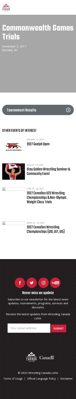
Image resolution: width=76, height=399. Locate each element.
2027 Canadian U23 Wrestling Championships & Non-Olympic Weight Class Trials (47, 197)
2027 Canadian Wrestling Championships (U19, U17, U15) (46, 229)
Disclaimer (66, 378)
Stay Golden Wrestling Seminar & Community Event (48, 171)
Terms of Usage (13, 378)
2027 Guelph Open (38, 144)
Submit (58, 328)
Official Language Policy (41, 378)
